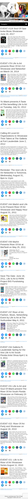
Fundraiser (14, 128)
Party (19, 128)
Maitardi (14, 199)
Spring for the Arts (20, 165)
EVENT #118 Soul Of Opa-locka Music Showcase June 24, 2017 (13, 31)
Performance (3, 307)
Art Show (16, 306)
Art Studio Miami (25, 95)
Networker (16, 199)
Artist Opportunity (6, 165)
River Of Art (17, 95)
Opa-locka (21, 57)
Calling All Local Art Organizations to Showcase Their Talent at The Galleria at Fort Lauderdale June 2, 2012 (13, 138)
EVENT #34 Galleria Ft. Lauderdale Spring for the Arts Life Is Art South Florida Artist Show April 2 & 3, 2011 (13, 352)
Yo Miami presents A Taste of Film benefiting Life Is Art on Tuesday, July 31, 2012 (13, 104)
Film (12, 128)
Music (19, 57)
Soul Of (14, 57)
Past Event (3, 58)
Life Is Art (14, 8)
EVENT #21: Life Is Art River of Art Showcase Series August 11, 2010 (11, 462)
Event (23, 236)
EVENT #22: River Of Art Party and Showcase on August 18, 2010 (12, 426)
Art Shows (5, 95)
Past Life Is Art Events (9, 57)
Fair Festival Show (6, 306)
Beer (10, 128)
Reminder (19, 199)
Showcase (6, 58)
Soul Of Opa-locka (10, 58)
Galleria (13, 165)
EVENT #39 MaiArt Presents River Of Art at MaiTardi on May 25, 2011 (13, 244)
